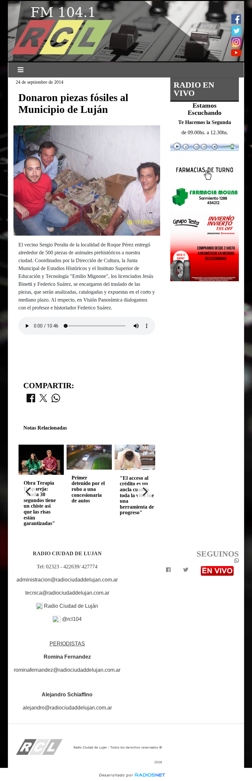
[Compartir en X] (43, 400)
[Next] (144, 492)
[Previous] (29, 492)
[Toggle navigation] (20, 70)
